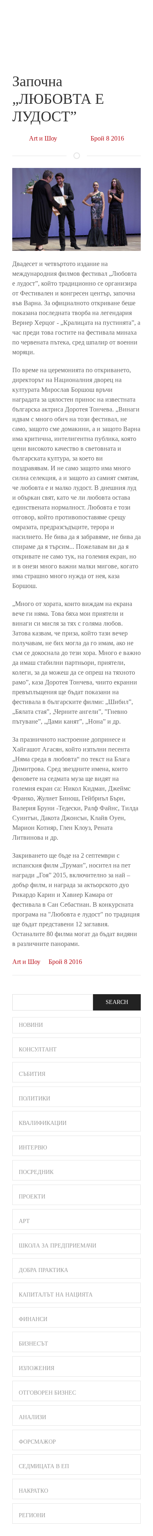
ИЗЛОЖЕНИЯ (36, 1368)
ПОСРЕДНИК (36, 1172)
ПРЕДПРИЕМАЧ (28, 22)
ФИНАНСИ (33, 1319)
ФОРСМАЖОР (37, 1442)
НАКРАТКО (33, 1491)
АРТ (24, 1221)
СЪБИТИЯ (32, 1074)
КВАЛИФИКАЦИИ (43, 1123)
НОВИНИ (31, 1025)
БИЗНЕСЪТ (33, 1344)
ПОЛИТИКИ (34, 1099)
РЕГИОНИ (32, 1515)
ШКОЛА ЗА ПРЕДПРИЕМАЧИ (57, 1246)
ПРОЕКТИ (32, 1197)
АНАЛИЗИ (32, 1417)
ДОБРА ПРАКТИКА (43, 1270)
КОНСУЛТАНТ (38, 1049)
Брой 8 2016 (107, 138)
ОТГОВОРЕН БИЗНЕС (47, 1393)
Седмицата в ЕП (44, 1466)
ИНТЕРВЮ (33, 1148)
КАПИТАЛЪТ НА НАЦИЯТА (56, 1295)
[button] (137, 15)
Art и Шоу (43, 138)
